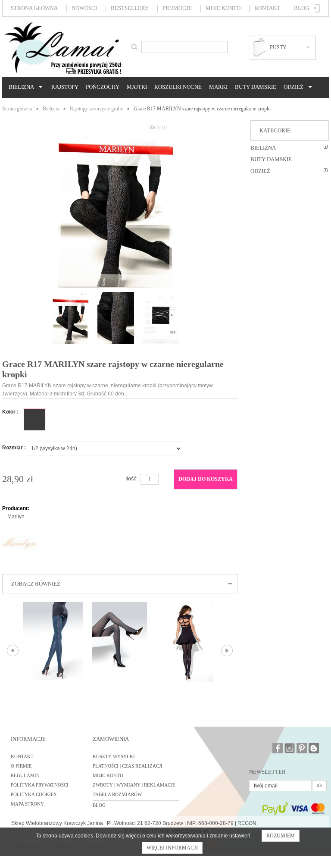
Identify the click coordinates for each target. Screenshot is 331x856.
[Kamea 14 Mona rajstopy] (186, 642)
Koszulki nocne (178, 87)
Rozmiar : (14, 448)
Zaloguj (317, 8)
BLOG (99, 805)
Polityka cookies (33, 794)
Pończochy (102, 87)
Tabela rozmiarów (117, 794)
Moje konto (223, 8)
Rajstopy (64, 87)
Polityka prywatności (40, 784)
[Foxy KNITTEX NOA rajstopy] (119, 642)
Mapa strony (27, 803)
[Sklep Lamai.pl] (62, 48)
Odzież (292, 87)
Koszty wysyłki (114, 756)
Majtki (137, 87)
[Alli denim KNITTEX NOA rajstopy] (53, 642)
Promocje (177, 8)
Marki (218, 87)
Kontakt (267, 8)
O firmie (21, 765)
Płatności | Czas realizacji (127, 765)
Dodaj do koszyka (205, 479)
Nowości (84, 8)
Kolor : (10, 412)
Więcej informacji (172, 848)
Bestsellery (130, 8)
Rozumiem (280, 836)
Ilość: (131, 479)
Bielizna (20, 87)
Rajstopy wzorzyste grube (96, 109)
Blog (301, 8)
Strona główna (34, 8)
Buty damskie (255, 87)
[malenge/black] (34, 419)
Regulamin (25, 775)
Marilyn (16, 517)
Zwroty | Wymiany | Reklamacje (134, 784)
